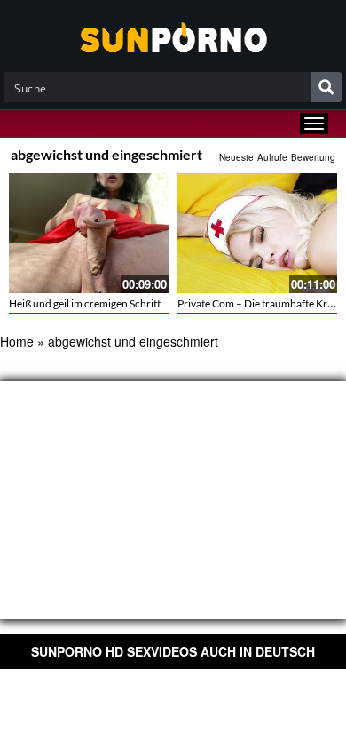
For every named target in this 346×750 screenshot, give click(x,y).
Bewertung (313, 157)
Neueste (236, 157)
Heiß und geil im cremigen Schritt (85, 303)
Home (17, 341)
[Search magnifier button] (326, 87)
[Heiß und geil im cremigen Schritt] (89, 233)
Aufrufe (272, 157)
